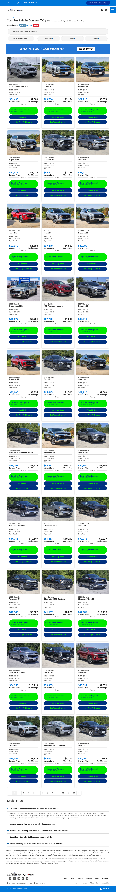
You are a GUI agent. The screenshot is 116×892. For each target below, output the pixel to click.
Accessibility (105, 883)
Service (89, 879)
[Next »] (79, 793)
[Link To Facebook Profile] (10, 878)
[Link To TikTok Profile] (27, 878)
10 (57, 793)
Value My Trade (23, 117)
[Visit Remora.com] (104, 889)
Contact (105, 879)
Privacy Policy (94, 883)
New (65, 879)
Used (72, 879)
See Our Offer (86, 49)
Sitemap (84, 883)
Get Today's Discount (24, 122)
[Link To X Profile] (15, 878)
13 (74, 793)
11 (63, 793)
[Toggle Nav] (113, 10)
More (22, 104)
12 (68, 793)
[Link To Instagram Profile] (23, 878)
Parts (97, 879)
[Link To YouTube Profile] (19, 878)
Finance (80, 879)
